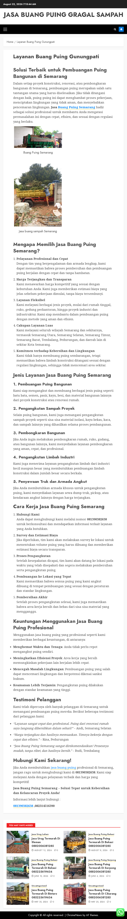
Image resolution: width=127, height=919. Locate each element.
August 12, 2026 (43, 850)
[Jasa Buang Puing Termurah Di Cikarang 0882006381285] (75, 893)
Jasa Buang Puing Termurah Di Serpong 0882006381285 (102, 868)
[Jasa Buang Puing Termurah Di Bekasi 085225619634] (18, 868)
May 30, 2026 (41, 902)
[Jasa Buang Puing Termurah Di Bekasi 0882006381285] (75, 842)
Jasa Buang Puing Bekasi (101, 834)
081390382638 (23, 806)
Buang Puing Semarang (76, 107)
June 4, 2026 (97, 876)
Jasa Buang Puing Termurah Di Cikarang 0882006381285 (102, 893)
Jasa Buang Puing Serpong (102, 860)
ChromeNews (74, 915)
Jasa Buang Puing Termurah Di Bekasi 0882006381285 (100, 842)
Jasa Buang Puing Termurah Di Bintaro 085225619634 (44, 893)
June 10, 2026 (41, 876)
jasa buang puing (63, 767)
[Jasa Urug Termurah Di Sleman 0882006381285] (18, 842)
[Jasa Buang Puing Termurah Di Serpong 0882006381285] (75, 868)
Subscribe (121, 29)
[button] (5, 29)
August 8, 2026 (99, 850)
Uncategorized (39, 885)
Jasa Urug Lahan (40, 834)
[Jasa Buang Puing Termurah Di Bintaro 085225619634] (18, 893)
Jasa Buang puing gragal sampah (63, 14)
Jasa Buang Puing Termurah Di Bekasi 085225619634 (44, 868)
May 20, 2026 (98, 902)
